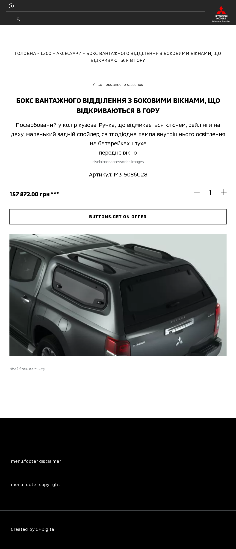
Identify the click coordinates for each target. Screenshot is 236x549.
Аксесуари (69, 53)
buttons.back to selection (120, 85)
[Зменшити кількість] (199, 192)
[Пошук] (18, 19)
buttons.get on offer (118, 216)
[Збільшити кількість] (221, 192)
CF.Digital (45, 529)
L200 (46, 53)
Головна (25, 53)
